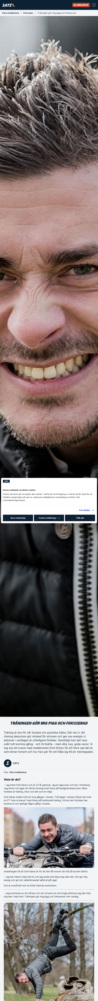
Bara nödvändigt (18, 518)
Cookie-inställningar (48, 518)
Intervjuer (28, 13)
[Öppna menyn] (94, 5)
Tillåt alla (80, 518)
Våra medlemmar (10, 13)
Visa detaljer (84, 510)
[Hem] (8, 5)
